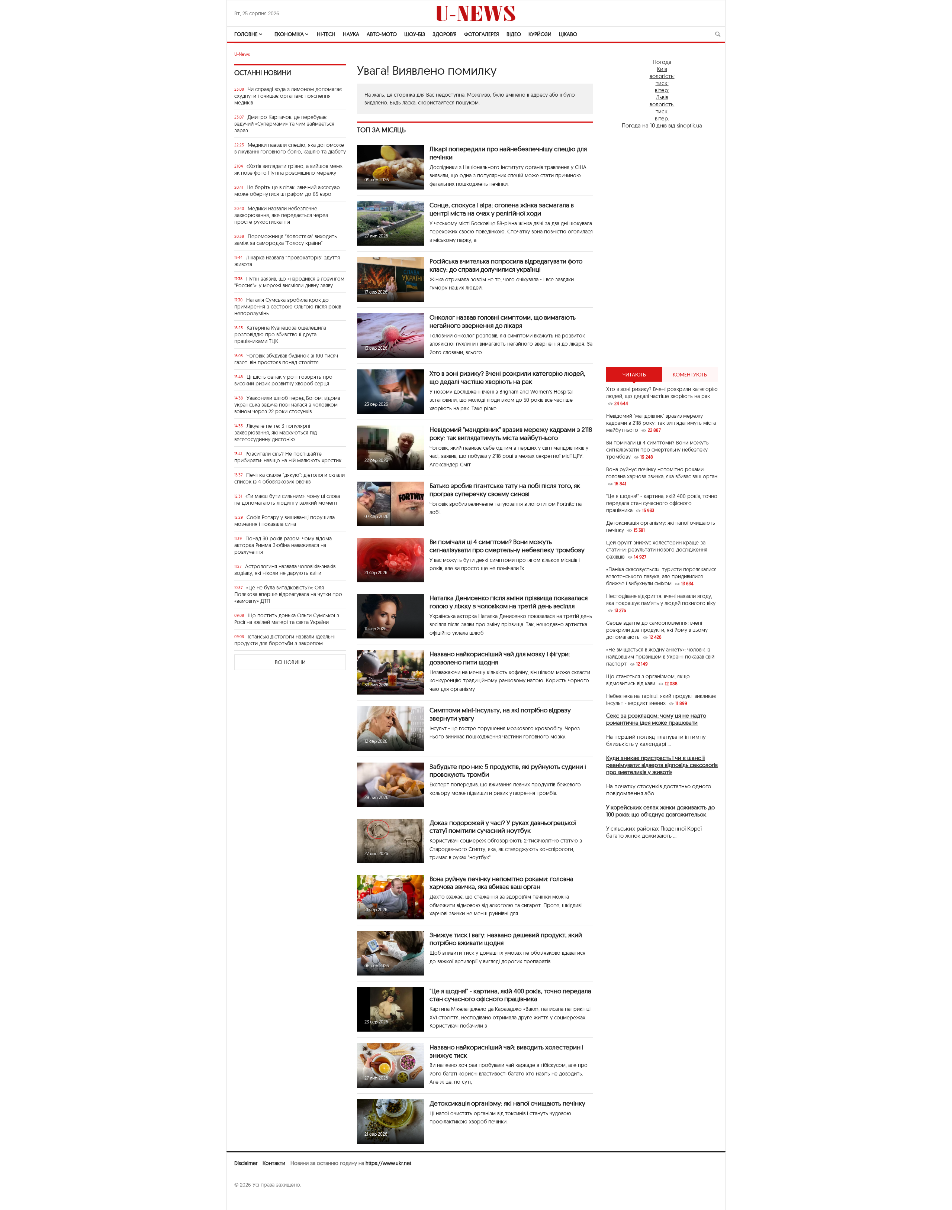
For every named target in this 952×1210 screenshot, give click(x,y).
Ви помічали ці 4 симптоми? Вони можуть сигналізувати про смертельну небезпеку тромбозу (507, 546)
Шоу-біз (414, 34)
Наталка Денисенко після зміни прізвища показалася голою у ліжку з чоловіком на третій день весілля (509, 602)
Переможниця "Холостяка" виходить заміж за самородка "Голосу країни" (285, 239)
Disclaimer (245, 1163)
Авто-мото (382, 34)
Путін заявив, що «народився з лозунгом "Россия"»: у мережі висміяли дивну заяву (289, 282)
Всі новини (290, 662)
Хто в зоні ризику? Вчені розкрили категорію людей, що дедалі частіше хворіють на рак (507, 377)
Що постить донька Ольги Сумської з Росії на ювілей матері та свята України (286, 618)
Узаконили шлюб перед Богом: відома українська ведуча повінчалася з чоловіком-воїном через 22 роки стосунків (287, 405)
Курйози (539, 34)
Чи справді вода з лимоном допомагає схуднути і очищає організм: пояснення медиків (288, 96)
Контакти (274, 1163)
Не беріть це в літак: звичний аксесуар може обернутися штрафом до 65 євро (287, 190)
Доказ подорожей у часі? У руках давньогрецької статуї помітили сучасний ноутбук (503, 827)
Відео (513, 34)
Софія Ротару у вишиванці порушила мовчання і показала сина (284, 520)
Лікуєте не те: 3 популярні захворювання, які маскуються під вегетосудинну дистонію (275, 433)
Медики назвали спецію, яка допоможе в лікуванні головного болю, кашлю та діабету (290, 148)
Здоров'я (444, 34)
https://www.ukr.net (388, 1163)
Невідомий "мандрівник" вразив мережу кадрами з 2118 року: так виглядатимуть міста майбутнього (511, 433)
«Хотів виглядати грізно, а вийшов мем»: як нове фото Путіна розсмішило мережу (288, 169)
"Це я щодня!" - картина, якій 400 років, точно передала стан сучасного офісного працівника (510, 995)
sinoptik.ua (689, 125)
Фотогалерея (481, 34)
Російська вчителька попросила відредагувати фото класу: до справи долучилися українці (506, 265)
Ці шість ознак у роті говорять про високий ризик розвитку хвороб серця (283, 380)
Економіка (289, 34)
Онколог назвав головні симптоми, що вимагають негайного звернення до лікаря (503, 321)
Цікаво (568, 34)
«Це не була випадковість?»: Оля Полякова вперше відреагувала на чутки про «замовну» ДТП (288, 594)
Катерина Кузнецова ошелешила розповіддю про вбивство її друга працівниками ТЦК (280, 334)
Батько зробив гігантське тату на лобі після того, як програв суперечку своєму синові (505, 490)
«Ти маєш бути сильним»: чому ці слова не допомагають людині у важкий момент (287, 499)
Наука (351, 34)
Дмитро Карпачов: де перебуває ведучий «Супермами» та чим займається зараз (284, 124)
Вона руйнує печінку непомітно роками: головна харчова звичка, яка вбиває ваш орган (501, 883)
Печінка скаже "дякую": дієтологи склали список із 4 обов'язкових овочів (289, 478)
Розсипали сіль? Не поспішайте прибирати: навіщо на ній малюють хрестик (287, 457)
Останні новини (262, 72)
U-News (242, 54)
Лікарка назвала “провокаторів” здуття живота (287, 261)
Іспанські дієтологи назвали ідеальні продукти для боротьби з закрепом (284, 640)
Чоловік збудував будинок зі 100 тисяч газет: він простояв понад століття (286, 359)
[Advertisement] (662, 247)
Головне (246, 34)
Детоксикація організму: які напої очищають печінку (507, 1103)
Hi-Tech (326, 34)
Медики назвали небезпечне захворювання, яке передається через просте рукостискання (281, 215)
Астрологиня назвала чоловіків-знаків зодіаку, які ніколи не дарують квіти (284, 569)
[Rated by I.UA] (250, 1199)
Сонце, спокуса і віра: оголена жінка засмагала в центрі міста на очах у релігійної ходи (502, 209)
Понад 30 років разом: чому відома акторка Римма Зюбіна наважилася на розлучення (283, 545)
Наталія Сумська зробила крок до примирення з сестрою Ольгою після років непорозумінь (287, 307)
